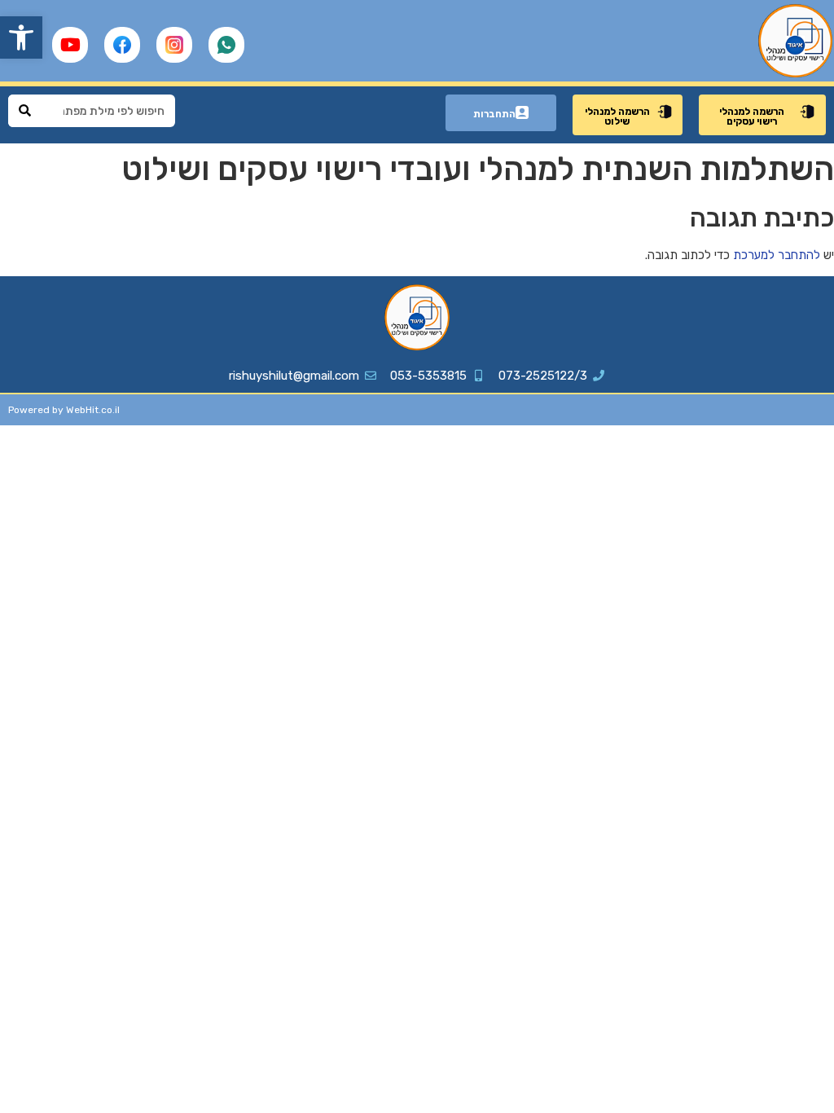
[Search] (24, 111)
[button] (21, 37)
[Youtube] (70, 45)
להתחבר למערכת (776, 255)
